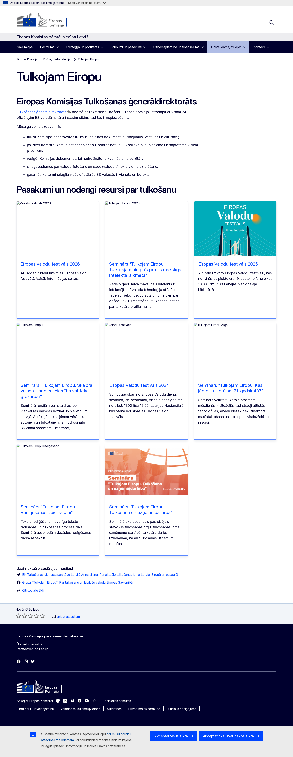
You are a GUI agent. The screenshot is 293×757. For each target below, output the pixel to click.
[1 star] (18, 615)
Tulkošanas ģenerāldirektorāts (41, 112)
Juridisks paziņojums (181, 709)
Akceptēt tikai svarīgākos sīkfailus (231, 736)
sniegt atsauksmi (68, 617)
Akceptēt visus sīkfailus (173, 736)
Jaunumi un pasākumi (126, 47)
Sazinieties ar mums (116, 701)
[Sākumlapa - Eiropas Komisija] (49, 20)
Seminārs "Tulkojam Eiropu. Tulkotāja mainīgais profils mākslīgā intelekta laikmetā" (145, 269)
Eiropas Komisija (27, 59)
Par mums (47, 47)
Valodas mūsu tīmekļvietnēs (80, 709)
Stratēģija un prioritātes (82, 47)
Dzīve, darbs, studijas (226, 47)
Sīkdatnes (114, 709)
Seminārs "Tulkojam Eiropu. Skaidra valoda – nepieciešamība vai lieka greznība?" (56, 391)
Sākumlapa (25, 47)
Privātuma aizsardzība (144, 709)
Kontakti (259, 47)
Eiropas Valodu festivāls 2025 (228, 264)
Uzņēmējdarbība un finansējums (176, 47)
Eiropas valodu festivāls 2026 (50, 264)
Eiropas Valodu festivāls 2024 (139, 385)
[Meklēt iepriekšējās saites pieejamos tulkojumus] (69, 112)
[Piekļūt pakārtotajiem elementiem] (58, 47)
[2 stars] (21, 615)
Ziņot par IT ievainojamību (35, 709)
